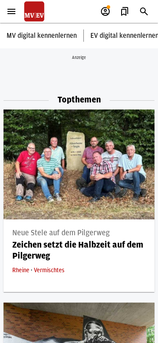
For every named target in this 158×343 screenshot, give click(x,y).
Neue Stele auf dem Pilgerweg (61, 233)
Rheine (21, 270)
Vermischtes (49, 270)
